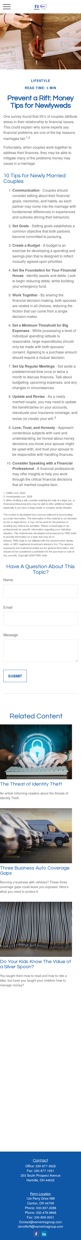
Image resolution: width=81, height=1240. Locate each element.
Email (8, 607)
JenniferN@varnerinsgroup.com (40, 1226)
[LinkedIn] (44, 1234)
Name (8, 579)
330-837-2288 (46, 1208)
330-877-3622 (46, 1166)
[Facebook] (36, 1234)
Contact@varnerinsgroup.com (40, 1222)
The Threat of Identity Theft (31, 784)
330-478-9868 (46, 1212)
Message (10, 634)
